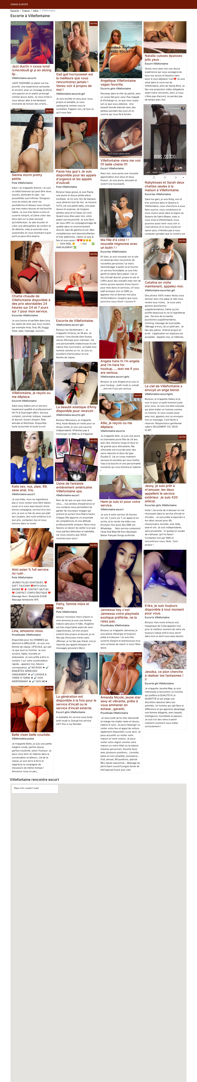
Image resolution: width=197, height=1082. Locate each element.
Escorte (14, 10)
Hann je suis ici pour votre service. (120, 503)
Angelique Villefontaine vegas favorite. (118, 82)
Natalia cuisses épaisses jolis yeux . (163, 57)
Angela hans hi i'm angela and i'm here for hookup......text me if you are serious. (120, 366)
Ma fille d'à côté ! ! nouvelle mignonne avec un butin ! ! (119, 243)
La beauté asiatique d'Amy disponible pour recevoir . (76, 409)
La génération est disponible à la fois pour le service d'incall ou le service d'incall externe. (76, 702)
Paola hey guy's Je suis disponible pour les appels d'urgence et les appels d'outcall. (76, 177)
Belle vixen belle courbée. (31, 735)
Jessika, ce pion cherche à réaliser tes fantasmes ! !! (164, 675)
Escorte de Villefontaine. (75, 321)
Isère (35, 10)
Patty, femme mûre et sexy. (72, 606)
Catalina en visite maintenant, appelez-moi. (164, 284)
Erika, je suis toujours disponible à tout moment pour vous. (164, 609)
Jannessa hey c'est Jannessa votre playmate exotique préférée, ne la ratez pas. (120, 615)
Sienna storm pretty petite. (27, 177)
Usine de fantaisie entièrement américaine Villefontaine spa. (74, 487)
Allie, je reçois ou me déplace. (116, 425)
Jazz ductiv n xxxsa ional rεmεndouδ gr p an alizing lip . (31, 70)
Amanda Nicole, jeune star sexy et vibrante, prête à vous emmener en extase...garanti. (121, 703)
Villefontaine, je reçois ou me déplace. (31, 395)
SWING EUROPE (19, 4)
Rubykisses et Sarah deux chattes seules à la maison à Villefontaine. (164, 186)
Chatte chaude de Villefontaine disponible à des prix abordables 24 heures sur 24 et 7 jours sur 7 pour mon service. (31, 303)
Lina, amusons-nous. (28, 631)
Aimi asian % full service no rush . (30, 571)
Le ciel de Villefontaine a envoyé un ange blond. (163, 388)
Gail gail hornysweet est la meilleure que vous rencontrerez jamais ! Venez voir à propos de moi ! (74, 82)
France (26, 10)
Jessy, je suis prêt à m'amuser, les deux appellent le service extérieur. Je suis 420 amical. (161, 493)
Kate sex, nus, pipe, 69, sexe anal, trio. (29, 488)
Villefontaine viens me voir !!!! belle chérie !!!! (121, 162)
